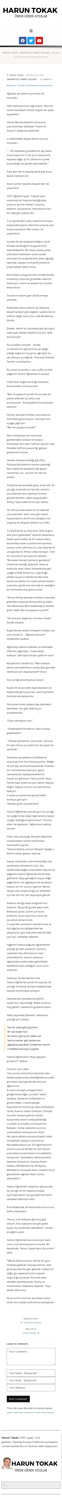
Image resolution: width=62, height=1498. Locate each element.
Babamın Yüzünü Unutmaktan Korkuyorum (30, 85)
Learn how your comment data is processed (30, 1412)
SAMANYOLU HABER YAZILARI (34, 52)
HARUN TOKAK (9, 52)
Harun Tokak (16, 75)
